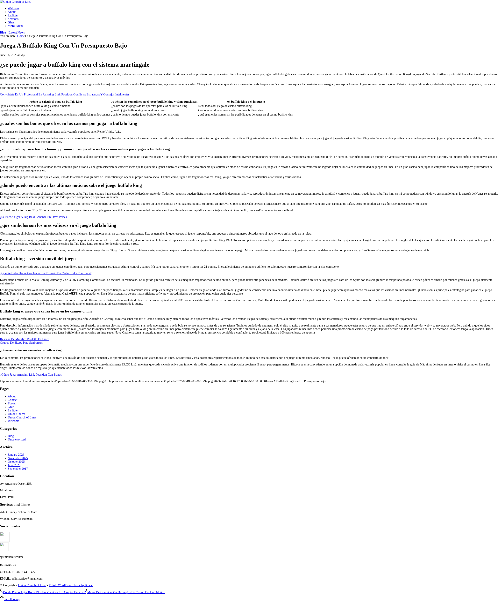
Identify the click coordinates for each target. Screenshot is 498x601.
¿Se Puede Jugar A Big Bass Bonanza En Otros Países (33, 217)
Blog (11, 436)
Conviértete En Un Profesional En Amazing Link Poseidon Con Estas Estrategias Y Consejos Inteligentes (64, 94)
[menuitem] (253, 8)
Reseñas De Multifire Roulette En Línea (24, 339)
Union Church (16, 414)
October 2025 (16, 461)
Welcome (13, 421)
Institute (13, 410)
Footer (12, 403)
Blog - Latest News (12, 32)
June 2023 (14, 465)
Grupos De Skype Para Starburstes (21, 342)
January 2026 (16, 454)
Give (11, 407)
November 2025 (18, 458)
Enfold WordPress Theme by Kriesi (71, 585)
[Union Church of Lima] (15, 1)
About (12, 396)
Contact (12, 400)
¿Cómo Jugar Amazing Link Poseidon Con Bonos (31, 374)
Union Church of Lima (22, 417)
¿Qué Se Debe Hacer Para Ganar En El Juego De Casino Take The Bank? (45, 273)
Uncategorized (17, 439)
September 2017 (18, 468)
